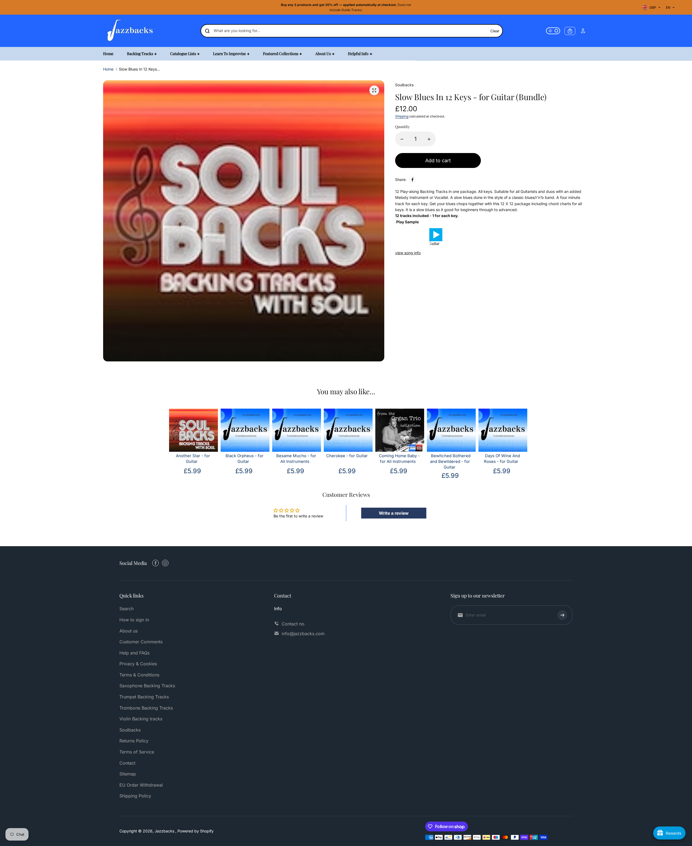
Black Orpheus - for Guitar (245, 458)
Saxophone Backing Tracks (147, 685)
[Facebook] (412, 179)
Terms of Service (136, 752)
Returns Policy (133, 740)
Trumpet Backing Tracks (144, 696)
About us (128, 631)
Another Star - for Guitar (193, 458)
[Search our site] (207, 31)
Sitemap (127, 774)
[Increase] (429, 139)
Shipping (401, 117)
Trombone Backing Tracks (146, 708)
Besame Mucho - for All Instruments (296, 458)
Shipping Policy (135, 796)
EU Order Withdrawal (141, 785)
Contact (127, 763)
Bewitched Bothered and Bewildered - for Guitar (450, 461)
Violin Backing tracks (140, 718)
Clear (494, 31)
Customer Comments (141, 641)
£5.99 (192, 471)
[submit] (562, 615)
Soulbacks (130, 730)
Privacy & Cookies (138, 663)
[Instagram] (165, 563)
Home (108, 69)
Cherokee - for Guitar (347, 455)
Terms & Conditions (139, 675)
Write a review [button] (394, 513)
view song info (408, 252)
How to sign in (134, 619)
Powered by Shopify (195, 831)
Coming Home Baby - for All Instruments (399, 458)
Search (126, 608)
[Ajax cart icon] (569, 31)
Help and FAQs (134, 653)
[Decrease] (402, 139)
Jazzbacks (165, 831)
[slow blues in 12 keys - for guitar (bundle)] (374, 90)
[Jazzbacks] (130, 31)
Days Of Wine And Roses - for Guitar (502, 458)
